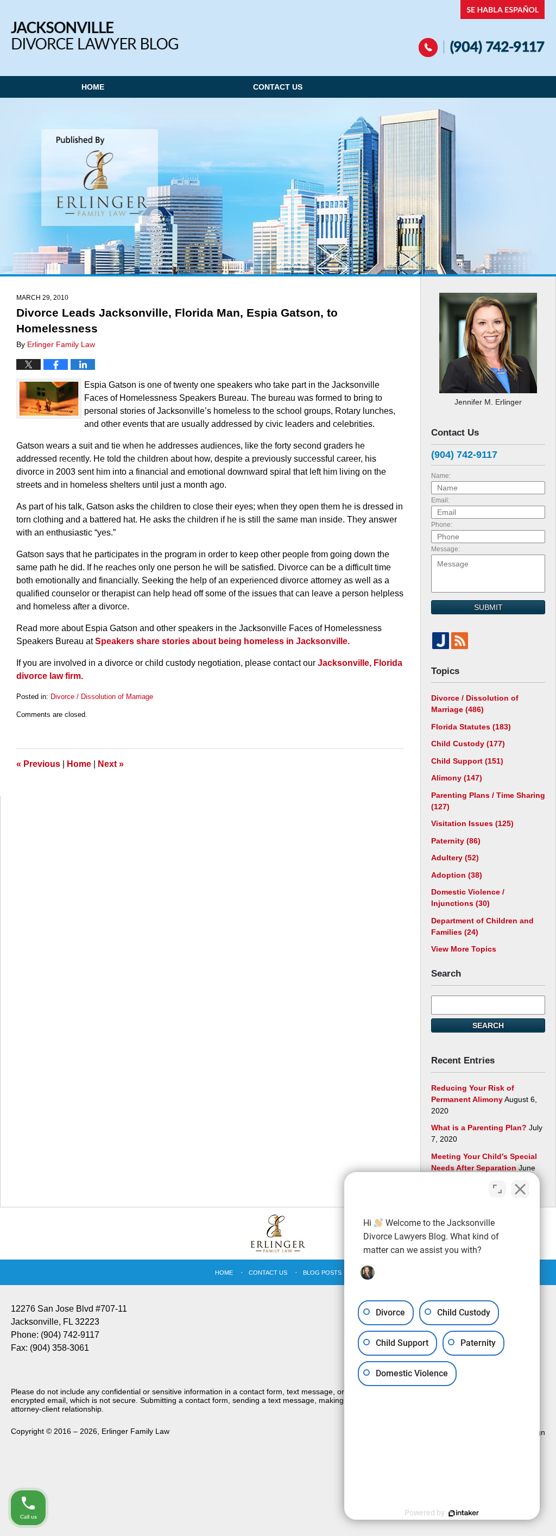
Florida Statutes (471, 726)
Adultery (455, 857)
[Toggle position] (497, 1189)
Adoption (456, 875)
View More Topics (463, 949)
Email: (440, 500)
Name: (441, 476)
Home (92, 87)
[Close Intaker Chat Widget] (520, 1189)
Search (488, 1025)
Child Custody (468, 743)
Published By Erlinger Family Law (482, 28)
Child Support (467, 761)
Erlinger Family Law (135, 1431)
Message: (445, 549)
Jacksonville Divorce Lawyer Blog (94, 35)
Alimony (456, 777)
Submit (488, 607)
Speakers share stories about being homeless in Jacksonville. (222, 641)
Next (111, 764)
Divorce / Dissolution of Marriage (101, 697)
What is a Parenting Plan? (479, 1127)
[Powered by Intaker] (463, 1513)
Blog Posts (322, 1272)
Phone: (441, 524)
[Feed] (459, 640)
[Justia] (440, 640)
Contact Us (277, 87)
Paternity (456, 840)
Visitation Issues (472, 823)
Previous (38, 764)
